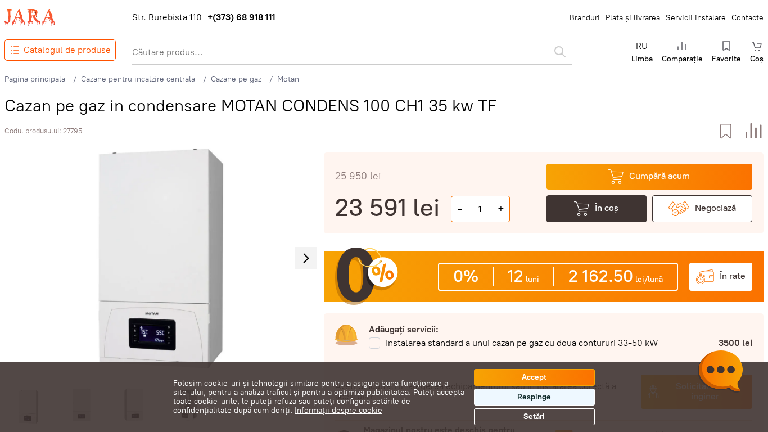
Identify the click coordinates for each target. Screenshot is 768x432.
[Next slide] (306, 258)
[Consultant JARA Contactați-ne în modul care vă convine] (720, 373)
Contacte (747, 17)
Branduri (585, 17)
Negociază (715, 207)
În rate (733, 276)
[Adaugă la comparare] (754, 131)
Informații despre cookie (338, 410)
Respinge (534, 397)
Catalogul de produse (67, 49)
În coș (606, 207)
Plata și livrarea (633, 17)
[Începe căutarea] (560, 51)
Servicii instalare (696, 17)
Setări (534, 416)
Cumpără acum (659, 175)
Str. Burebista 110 (167, 17)
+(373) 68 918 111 (241, 17)
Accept (534, 377)
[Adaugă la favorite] (725, 131)
